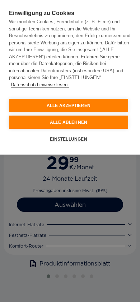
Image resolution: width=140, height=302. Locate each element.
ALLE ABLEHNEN (69, 122)
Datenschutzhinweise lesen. (40, 84)
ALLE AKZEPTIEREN (68, 105)
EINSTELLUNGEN (68, 139)
